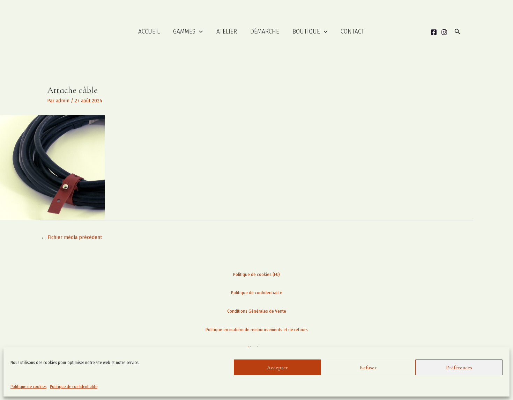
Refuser (368, 367)
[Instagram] (444, 32)
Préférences (459, 367)
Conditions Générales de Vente (256, 311)
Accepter (277, 367)
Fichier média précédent (71, 237)
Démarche (264, 31)
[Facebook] (434, 32)
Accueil (149, 31)
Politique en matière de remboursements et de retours (257, 329)
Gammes (184, 31)
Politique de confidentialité (73, 386)
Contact (352, 31)
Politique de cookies (28, 386)
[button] (199, 31)
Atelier (226, 31)
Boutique (306, 31)
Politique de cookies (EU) (256, 274)
